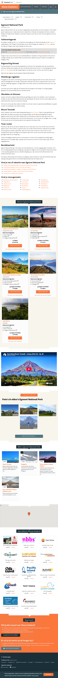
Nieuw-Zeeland (35, 112)
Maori (16, 42)
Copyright (30, 662)
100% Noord (6, 321)
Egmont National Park (9, 19)
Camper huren (7, 184)
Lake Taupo (47, 44)
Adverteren (3, 662)
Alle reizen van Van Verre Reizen (43, 249)
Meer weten (35, 675)
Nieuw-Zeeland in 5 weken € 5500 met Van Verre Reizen (18, 171)
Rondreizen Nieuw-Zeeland (10, 180)
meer (7, 547)
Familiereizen (44, 184)
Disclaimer (46, 662)
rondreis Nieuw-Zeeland (44, 52)
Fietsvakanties (44, 180)
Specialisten (25, 186)
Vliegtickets (6, 182)
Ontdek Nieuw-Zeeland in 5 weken (12, 275)
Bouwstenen (25, 184)
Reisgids (17, 17)
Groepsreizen (25, 180)
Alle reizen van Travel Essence (15, 295)
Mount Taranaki (6, 70)
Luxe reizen (25, 182)
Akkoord (48, 674)
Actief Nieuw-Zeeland (36, 229)
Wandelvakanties (26, 189)
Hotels (23, 188)
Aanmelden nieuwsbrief (10, 635)
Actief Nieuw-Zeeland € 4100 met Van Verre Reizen (17, 167)
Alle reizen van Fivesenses (15, 341)
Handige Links (11, 662)
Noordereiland (28, 17)
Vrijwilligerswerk (45, 182)
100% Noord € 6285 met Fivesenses (13, 173)
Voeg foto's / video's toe (29, 395)
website (13, 547)
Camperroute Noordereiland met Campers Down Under (20, 165)
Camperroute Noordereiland (10, 229)
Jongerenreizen (45, 188)
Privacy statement (38, 662)
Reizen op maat (7, 189)
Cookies (52, 662)
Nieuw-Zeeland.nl (6, 17)
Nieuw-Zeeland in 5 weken (37, 275)
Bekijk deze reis (15, 245)
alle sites (18, 2)
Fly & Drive (6, 188)
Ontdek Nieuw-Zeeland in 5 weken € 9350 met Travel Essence (19, 169)
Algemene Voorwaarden (21, 662)
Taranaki (38, 17)
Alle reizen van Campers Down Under (15, 249)
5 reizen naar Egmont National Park (16, 52)
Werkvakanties (44, 186)
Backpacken (6, 186)
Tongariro (51, 42)
